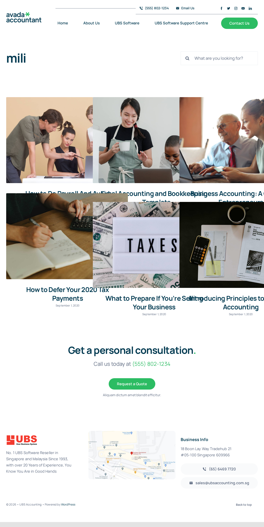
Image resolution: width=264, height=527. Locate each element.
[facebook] (221, 8)
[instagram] (235, 8)
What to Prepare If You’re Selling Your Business (154, 302)
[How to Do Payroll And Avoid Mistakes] (67, 140)
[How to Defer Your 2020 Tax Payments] (67, 236)
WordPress (68, 504)
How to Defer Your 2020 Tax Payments (67, 294)
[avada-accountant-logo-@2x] (24, 14)
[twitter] (228, 8)
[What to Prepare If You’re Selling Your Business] (153, 245)
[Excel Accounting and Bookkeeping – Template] (153, 140)
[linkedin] (250, 8)
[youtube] (243, 8)
